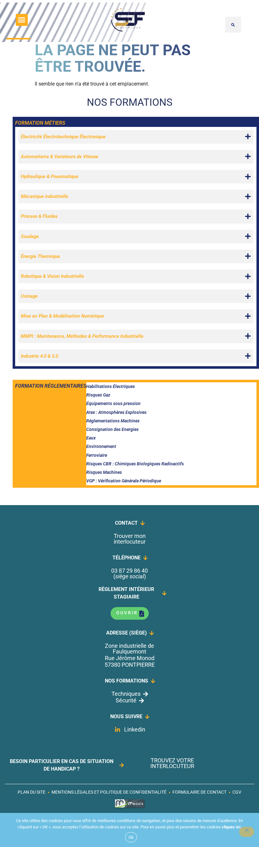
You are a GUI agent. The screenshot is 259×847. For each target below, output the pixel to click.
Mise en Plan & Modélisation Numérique (62, 316)
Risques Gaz (98, 394)
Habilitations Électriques (110, 386)
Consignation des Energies (112, 429)
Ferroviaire (96, 455)
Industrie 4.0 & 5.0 (39, 356)
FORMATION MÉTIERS (40, 123)
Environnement (101, 446)
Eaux (91, 437)
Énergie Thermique (40, 256)
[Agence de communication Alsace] (129, 807)
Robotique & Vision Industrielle (52, 276)
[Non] (246, 832)
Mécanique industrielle (44, 196)
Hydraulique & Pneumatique (49, 176)
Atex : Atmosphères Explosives (116, 412)
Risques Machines (104, 472)
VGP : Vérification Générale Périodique (123, 480)
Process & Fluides (39, 216)
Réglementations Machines (113, 420)
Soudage (30, 236)
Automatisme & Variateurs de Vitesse (59, 156)
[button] (22, 20)
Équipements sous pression (113, 403)
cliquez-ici (231, 827)
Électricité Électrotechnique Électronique (63, 137)
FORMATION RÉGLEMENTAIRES (50, 386)
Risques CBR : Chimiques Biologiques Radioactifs (135, 463)
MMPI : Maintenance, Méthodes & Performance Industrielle (82, 336)
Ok (131, 837)
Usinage (29, 296)
